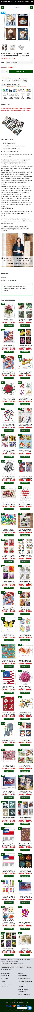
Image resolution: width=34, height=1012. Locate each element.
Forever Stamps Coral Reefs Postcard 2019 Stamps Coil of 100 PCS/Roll (25, 452)
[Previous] (3, 27)
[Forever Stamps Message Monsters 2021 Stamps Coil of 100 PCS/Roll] (8, 913)
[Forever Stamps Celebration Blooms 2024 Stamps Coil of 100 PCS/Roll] (8, 520)
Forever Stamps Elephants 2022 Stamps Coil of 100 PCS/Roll (8, 740)
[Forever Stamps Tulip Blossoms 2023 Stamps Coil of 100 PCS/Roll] (8, 572)
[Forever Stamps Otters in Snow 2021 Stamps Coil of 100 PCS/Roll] (25, 572)
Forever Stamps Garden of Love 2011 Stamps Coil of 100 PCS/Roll (8, 662)
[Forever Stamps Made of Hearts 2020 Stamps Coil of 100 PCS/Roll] (25, 493)
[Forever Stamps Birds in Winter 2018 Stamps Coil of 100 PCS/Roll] (25, 415)
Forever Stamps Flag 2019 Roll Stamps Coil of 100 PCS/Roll (25, 898)
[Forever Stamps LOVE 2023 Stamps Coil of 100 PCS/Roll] (8, 546)
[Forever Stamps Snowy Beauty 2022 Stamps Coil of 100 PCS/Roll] (8, 441)
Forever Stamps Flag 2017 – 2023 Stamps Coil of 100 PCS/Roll (25, 793)
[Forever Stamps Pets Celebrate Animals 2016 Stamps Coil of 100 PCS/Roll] (25, 546)
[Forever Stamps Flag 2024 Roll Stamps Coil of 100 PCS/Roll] (8, 336)
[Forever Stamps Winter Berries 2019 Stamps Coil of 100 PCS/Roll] (25, 388)
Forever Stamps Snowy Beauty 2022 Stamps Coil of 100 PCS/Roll (9, 452)
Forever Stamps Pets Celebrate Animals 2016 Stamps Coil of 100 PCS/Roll (25, 557)
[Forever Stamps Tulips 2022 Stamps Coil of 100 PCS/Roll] (25, 651)
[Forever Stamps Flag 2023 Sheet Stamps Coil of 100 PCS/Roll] (8, 860)
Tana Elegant (7, 211)
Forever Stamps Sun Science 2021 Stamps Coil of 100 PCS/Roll (25, 871)
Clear (31, 60)
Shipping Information (25, 981)
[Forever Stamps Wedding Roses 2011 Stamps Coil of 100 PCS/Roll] (25, 939)
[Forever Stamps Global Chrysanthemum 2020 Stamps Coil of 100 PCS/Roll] (25, 677)
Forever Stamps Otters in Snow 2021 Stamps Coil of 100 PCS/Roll (25, 583)
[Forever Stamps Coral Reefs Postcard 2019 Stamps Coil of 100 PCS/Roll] (25, 441)
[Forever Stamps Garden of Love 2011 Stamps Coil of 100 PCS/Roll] (8, 651)
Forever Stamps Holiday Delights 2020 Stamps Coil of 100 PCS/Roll (8, 714)
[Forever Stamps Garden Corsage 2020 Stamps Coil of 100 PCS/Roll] (8, 493)
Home (3, 51)
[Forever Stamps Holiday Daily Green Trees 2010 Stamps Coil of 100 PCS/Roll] (25, 310)
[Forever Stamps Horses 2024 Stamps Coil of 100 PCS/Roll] (25, 520)
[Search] (28, 7)
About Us (5, 978)
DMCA (21, 987)
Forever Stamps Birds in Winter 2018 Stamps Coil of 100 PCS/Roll (25, 426)
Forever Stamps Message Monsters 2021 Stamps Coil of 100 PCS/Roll (8, 924)
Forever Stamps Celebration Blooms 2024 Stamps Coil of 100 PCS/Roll (8, 531)
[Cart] (31, 7)
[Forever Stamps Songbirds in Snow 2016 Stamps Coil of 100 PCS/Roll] (25, 756)
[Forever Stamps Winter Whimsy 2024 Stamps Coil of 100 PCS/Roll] (8, 808)
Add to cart (20, 71)
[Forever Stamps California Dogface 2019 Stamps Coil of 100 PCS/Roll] (8, 624)
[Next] (30, 27)
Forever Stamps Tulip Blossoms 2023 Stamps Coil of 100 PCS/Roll (9, 583)
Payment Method (24, 994)
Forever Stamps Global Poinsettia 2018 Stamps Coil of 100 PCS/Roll (9, 399)
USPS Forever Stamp (11, 51)
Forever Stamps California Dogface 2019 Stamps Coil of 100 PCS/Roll (8, 636)
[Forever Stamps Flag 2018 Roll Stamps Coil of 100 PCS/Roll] (8, 677)
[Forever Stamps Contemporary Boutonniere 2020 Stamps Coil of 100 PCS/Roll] (8, 310)
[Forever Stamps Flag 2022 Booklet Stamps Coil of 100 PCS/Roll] (8, 598)
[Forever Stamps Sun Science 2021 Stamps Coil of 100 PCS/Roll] (25, 860)
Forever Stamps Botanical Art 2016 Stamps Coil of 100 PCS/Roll (25, 610)
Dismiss (17, 3)
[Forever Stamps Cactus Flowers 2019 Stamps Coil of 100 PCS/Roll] (25, 336)
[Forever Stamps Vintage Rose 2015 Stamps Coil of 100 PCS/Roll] (8, 467)
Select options (8, 325)
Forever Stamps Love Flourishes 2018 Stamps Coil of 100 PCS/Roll (25, 714)
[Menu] (2, 7)
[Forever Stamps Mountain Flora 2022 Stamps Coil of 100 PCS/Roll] (25, 624)
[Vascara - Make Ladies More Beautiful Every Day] (17, 7)
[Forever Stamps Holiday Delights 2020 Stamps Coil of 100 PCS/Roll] (8, 703)
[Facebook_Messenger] (29, 1008)
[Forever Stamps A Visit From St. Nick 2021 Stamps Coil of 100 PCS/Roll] (25, 729)
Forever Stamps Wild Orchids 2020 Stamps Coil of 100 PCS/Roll (8, 950)
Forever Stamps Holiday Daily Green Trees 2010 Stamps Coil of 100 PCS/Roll (25, 321)
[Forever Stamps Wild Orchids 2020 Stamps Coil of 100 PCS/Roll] (8, 939)
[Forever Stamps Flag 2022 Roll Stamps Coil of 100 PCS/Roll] (8, 362)
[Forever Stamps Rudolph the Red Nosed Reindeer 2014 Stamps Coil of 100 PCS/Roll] (25, 467)
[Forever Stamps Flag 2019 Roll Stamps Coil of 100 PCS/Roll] (25, 887)
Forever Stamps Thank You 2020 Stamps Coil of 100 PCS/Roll (25, 845)
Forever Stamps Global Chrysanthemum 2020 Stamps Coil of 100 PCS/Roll (25, 688)
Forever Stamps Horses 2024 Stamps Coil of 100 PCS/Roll (25, 531)
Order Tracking (6, 984)
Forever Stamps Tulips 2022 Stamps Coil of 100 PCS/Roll (25, 662)
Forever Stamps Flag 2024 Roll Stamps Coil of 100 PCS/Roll (8, 347)
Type (2, 62)
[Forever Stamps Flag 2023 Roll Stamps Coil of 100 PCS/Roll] (8, 834)
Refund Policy (23, 984)
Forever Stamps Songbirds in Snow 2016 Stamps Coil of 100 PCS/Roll (25, 767)
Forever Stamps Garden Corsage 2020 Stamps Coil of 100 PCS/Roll (8, 504)
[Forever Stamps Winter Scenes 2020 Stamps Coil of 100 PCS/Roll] (25, 808)
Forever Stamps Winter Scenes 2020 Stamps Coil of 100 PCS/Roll (25, 819)
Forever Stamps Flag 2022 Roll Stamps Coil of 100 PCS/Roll (8, 373)
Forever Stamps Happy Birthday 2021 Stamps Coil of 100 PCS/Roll (25, 373)
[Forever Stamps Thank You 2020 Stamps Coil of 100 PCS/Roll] (25, 834)
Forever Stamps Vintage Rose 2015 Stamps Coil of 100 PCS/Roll (8, 478)
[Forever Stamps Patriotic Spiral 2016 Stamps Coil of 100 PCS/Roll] (8, 415)
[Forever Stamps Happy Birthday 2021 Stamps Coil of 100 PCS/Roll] (25, 362)
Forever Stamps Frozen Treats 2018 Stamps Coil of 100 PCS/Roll (8, 898)
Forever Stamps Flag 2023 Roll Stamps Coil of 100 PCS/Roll (8, 845)
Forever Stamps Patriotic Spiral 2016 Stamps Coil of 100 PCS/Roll (8, 426)
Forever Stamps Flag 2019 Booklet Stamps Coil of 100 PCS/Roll (8, 793)
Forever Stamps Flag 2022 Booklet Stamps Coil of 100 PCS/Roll (8, 609)
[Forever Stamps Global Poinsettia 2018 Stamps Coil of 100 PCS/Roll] (8, 388)
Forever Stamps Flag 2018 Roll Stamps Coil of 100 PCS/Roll (8, 688)
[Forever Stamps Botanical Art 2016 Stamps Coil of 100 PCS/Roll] (25, 598)
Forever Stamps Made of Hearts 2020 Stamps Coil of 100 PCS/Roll (25, 504)
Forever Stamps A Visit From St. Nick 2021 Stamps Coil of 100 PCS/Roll (25, 741)
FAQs (3, 981)
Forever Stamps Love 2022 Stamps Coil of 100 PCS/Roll (8, 767)
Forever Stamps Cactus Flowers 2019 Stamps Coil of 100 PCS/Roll (25, 347)
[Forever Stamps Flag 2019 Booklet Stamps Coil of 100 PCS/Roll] (8, 782)
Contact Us (5, 975)
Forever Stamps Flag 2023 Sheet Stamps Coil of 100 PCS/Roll (8, 871)
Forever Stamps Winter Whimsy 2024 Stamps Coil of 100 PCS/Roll (9, 819)
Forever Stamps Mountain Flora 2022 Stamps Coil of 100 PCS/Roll (25, 636)
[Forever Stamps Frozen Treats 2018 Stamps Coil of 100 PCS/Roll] (8, 887)
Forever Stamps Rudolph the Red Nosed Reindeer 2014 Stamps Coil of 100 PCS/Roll (25, 479)
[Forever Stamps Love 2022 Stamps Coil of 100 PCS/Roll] (8, 756)
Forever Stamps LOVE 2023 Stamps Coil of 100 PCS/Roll (8, 557)
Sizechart (5, 987)
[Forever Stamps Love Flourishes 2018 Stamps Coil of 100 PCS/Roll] (25, 703)
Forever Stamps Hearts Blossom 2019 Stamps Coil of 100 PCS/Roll (25, 924)
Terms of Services (24, 978)
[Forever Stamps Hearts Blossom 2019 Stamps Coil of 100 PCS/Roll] (25, 913)
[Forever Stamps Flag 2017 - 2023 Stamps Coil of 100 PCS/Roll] (25, 782)
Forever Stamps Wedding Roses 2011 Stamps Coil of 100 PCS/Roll (25, 951)
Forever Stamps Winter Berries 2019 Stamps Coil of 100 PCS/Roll (25, 399)
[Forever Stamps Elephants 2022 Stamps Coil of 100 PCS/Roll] (8, 729)
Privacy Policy (23, 975)
